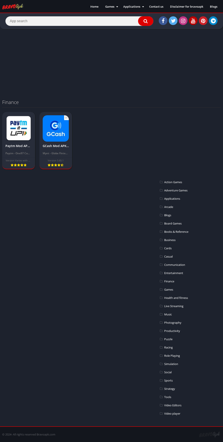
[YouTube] (193, 20)
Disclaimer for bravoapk (186, 6)
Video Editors (172, 405)
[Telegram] (213, 20)
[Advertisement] (111, 63)
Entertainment (173, 273)
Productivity (172, 331)
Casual (168, 256)
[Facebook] (163, 20)
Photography (172, 323)
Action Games (173, 182)
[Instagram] (183, 20)
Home (94, 6)
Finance (169, 281)
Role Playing (172, 356)
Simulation (171, 364)
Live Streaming (173, 306)
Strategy (169, 389)
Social (168, 372)
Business (170, 240)
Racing (168, 347)
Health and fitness (176, 298)
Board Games (173, 223)
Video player (172, 413)
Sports (168, 380)
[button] (145, 21)
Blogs (213, 6)
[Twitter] (173, 20)
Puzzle (168, 339)
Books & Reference (176, 232)
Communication (174, 265)
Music (168, 314)
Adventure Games (176, 190)
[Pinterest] (203, 20)
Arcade (168, 207)
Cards (168, 248)
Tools (167, 397)
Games (109, 6)
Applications (131, 6)
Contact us (156, 6)
